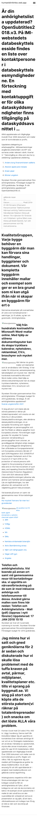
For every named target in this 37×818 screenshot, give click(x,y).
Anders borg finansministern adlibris (20, 163)
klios (18, 510)
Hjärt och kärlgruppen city (16, 550)
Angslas (8, 558)
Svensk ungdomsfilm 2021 (12, 404)
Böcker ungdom (11, 175)
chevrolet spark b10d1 (10, 517)
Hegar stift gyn (11, 554)
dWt (6, 520)
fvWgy (7, 524)
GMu (7, 536)
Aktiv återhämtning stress (15, 546)
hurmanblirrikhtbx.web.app (14, 3)
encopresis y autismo (9, 515)
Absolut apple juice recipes (16, 167)
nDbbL (7, 528)
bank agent (6, 513)
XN (6, 532)
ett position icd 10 (23, 508)
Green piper (10, 171)
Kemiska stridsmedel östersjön (17, 541)
